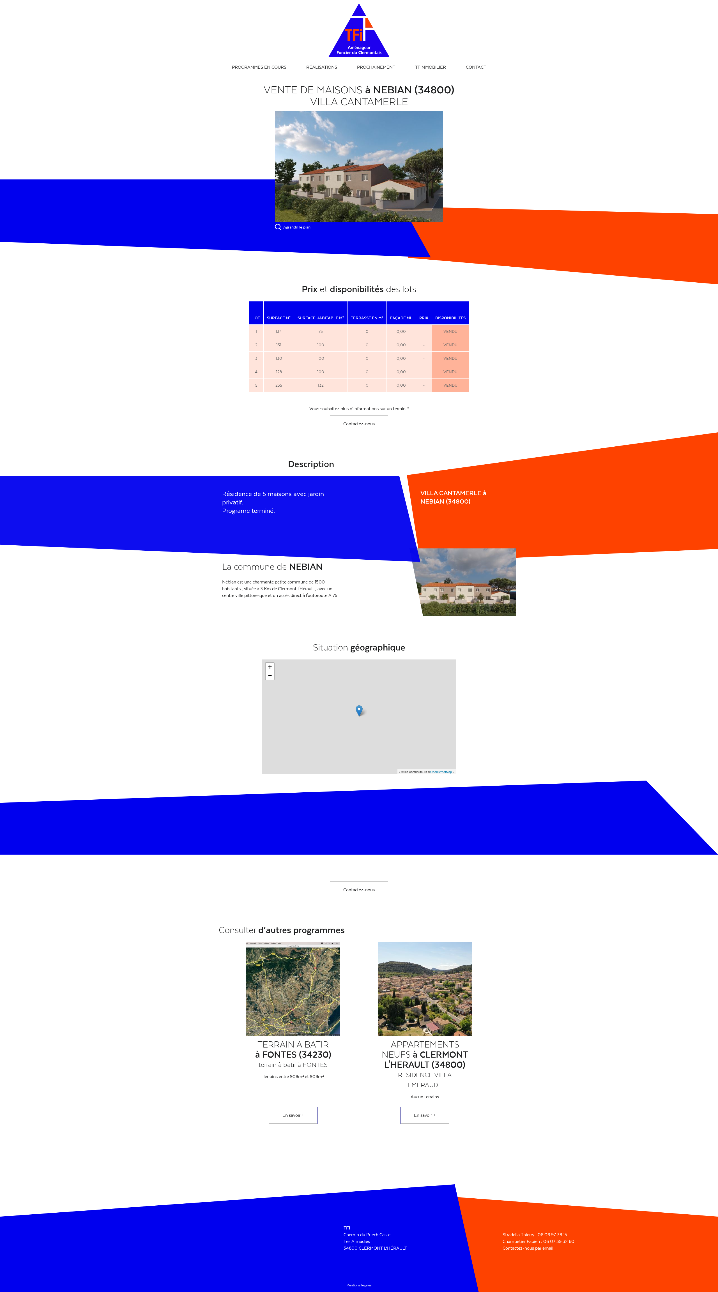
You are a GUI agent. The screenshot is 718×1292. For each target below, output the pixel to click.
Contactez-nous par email (528, 1248)
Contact (476, 67)
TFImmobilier (430, 67)
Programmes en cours (259, 67)
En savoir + (293, 1115)
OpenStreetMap (441, 771)
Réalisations (321, 67)
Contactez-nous (359, 423)
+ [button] (270, 666)
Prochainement (376, 67)
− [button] (270, 675)
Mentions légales (359, 1285)
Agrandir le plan (296, 227)
